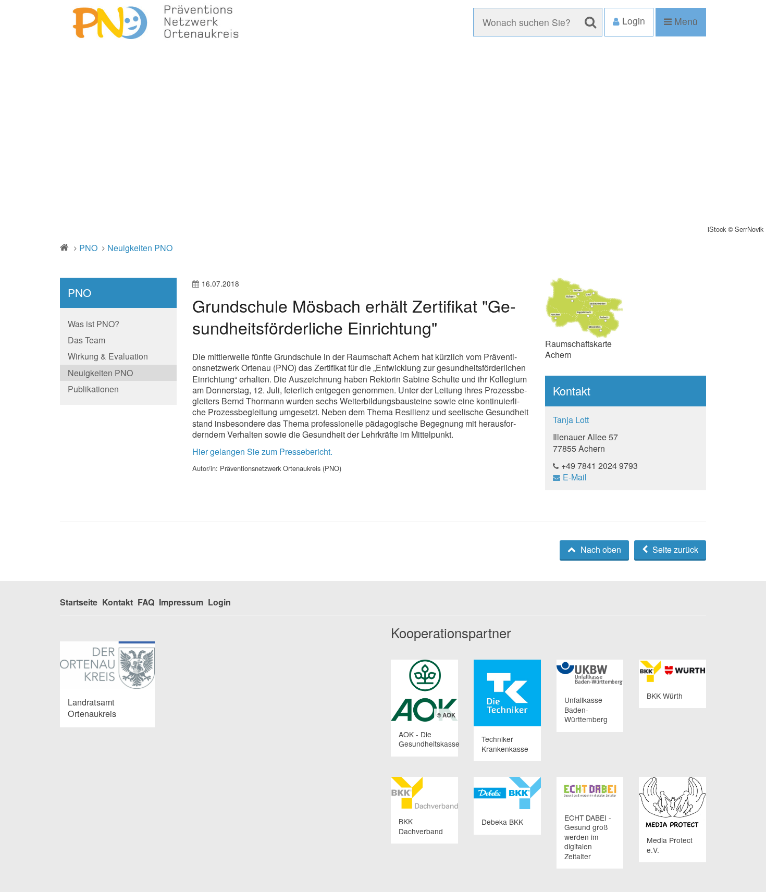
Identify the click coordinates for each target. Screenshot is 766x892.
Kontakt (117, 602)
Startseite (78, 602)
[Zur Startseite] (162, 22)
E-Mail (575, 477)
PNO (88, 248)
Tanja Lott (571, 420)
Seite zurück (674, 549)
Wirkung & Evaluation (108, 356)
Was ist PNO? (93, 324)
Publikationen (93, 389)
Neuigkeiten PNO (139, 248)
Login (219, 602)
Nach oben (599, 549)
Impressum (181, 602)
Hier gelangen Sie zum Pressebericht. (262, 451)
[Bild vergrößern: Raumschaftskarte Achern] (584, 308)
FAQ (146, 602)
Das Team (86, 340)
